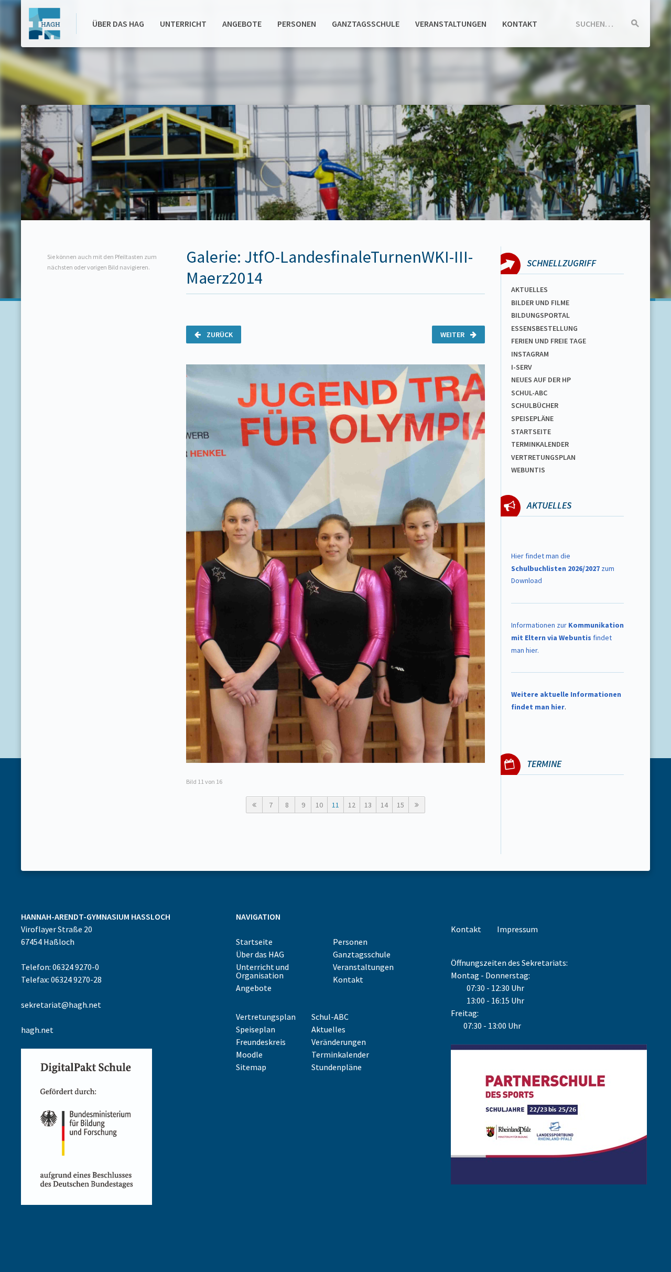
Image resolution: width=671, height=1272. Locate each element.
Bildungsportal (540, 315)
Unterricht (183, 23)
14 (384, 805)
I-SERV (521, 367)
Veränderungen (338, 1042)
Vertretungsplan (543, 457)
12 (351, 805)
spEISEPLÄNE (532, 418)
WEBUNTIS (528, 470)
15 (400, 805)
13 (368, 805)
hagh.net (37, 1030)
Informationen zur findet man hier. (567, 637)
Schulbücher (534, 405)
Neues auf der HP (541, 379)
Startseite (531, 431)
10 (319, 805)
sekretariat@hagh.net (61, 1004)
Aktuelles (529, 289)
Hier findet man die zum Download (562, 568)
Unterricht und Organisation (262, 971)
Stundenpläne (336, 1067)
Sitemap (251, 1067)
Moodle (249, 1054)
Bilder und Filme (540, 302)
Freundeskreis (261, 1042)
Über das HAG (118, 23)
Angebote (242, 23)
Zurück (219, 334)
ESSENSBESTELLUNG (544, 328)
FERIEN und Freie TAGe (548, 341)
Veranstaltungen (450, 23)
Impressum (517, 929)
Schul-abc (529, 392)
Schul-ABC (330, 1016)
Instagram (530, 354)
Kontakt (519, 23)
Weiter (453, 334)
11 (335, 805)
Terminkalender (540, 444)
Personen (296, 23)
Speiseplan (255, 1029)
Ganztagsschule (365, 23)
